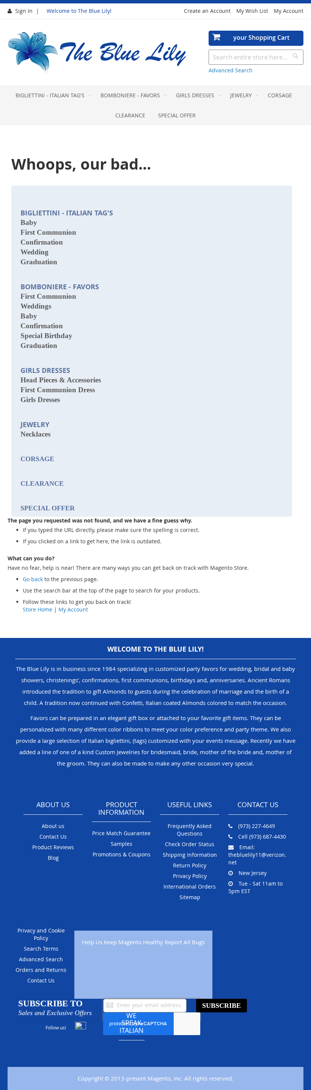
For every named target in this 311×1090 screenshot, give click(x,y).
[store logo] (98, 53)
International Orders (189, 886)
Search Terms (41, 948)
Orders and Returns (41, 969)
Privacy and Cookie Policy (41, 934)
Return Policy (189, 865)
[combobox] (256, 57)
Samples (121, 843)
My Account (288, 10)
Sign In (24, 10)
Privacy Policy (190, 875)
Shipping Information (190, 854)
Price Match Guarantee (121, 833)
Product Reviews (53, 847)
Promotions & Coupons (122, 854)
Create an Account (207, 10)
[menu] (155, 105)
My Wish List (252, 10)
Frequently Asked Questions (190, 829)
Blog (53, 857)
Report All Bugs (185, 942)
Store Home (37, 609)
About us (53, 826)
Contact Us (53, 836)
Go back (33, 579)
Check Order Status (189, 844)
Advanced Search (231, 70)
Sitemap (189, 897)
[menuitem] (51, 95)
